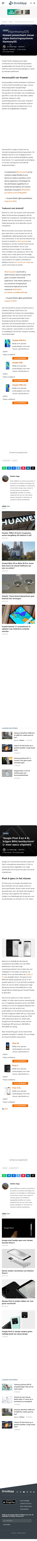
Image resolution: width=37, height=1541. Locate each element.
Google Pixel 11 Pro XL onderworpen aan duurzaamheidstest (22, 773)
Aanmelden (6, 1524)
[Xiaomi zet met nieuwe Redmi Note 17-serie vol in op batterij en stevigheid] (7, 1399)
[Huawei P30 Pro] (7, 347)
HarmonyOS (6, 460)
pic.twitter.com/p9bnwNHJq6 (15, 292)
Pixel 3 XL (16, 1088)
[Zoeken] (34, 3)
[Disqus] (18, 666)
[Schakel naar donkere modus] (31, 3)
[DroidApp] (17, 3)
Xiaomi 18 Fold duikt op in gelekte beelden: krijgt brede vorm (24, 748)
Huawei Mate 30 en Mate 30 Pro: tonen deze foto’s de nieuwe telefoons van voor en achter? (18, 565)
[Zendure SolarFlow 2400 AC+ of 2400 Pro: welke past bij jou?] (7, 735)
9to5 (6, 1109)
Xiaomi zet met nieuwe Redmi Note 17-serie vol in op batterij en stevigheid (23, 1399)
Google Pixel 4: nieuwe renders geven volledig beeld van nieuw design (17, 1332)
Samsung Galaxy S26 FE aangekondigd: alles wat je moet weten (23, 1387)
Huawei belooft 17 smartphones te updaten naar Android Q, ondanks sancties (16, 629)
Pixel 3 (15, 1065)
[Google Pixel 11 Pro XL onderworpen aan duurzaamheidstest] (7, 773)
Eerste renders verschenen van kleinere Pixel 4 (18, 1272)
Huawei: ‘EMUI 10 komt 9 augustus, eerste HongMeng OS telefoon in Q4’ (17, 534)
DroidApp (4, 21)
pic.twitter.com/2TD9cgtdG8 (15, 193)
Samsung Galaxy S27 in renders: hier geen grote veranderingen (22, 760)
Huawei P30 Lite (19, 385)
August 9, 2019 (10, 201)
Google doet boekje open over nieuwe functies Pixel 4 (17, 1241)
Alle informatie (20, 358)
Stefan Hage (13, 46)
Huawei (14, 460)
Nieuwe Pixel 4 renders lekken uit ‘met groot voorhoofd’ (17, 1302)
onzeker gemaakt (22, 241)
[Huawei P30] (7, 369)
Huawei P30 (17, 363)
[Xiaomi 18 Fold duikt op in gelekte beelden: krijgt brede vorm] (7, 748)
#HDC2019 (25, 190)
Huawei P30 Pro (19, 340)
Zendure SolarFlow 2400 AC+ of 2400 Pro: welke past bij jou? (24, 735)
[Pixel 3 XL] (7, 1094)
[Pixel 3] (7, 1072)
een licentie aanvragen (23, 262)
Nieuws (11, 21)
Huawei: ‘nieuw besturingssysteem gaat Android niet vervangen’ (18, 597)
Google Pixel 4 (13, 1168)
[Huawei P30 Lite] (7, 391)
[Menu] (3, 3)
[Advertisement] (18, 129)
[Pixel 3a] (7, 1050)
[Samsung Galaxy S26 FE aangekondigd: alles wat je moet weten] (7, 1387)
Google (5, 1168)
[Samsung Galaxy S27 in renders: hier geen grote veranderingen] (7, 760)
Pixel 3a (15, 1043)
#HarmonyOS (21, 172)
